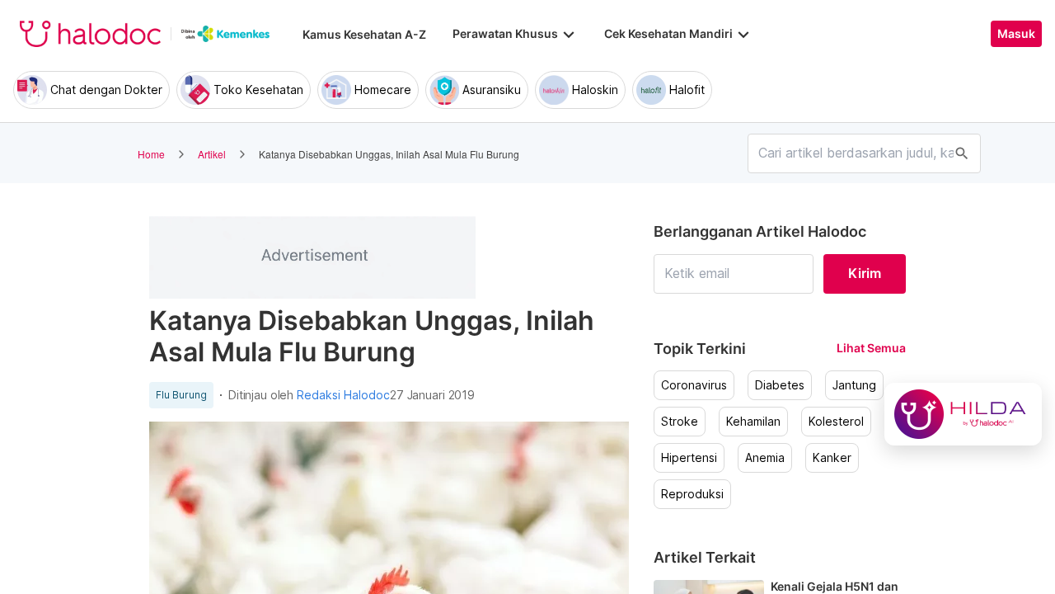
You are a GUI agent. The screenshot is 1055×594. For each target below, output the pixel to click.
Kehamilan (753, 421)
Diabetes (779, 385)
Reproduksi (692, 494)
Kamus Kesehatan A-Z (364, 34)
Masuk (1016, 33)
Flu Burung (181, 395)
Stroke (679, 421)
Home (151, 154)
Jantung (854, 385)
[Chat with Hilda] (963, 414)
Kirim (864, 273)
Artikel (212, 154)
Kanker (832, 457)
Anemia (765, 457)
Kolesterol (836, 421)
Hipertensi (689, 457)
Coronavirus (694, 385)
